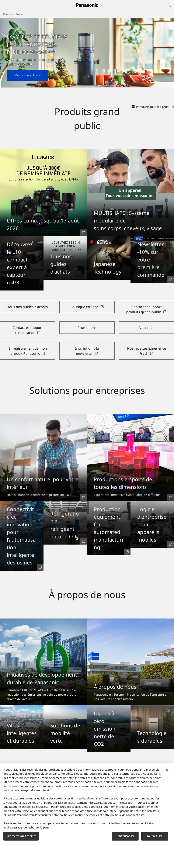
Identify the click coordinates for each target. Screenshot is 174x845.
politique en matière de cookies (79, 815)
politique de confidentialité (127, 815)
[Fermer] (167, 770)
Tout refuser (155, 836)
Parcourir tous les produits (155, 107)
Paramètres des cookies (21, 836)
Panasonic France (13, 14)
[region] (87, 804)
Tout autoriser (125, 836)
